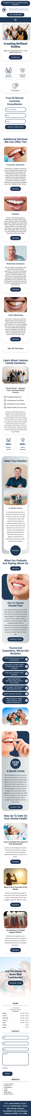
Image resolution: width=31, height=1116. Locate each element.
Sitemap (20, 1108)
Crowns (6, 1089)
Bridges (6, 1090)
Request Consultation (15, 127)
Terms (24, 1106)
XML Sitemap (11, 1108)
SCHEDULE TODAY (15, 639)
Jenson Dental (14, 1103)
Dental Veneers (8, 1085)
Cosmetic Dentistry (8, 1084)
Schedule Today (15, 807)
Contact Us (15, 57)
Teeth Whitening (8, 1087)
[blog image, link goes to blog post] (15, 824)
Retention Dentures (9, 1094)
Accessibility (7, 1111)
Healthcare (8, 1113)
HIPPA (15, 1113)
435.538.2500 (15, 1011)
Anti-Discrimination (20, 1111)
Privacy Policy (16, 1106)
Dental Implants (7, 1092)
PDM (25, 1113)
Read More (15, 189)
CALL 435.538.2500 (15, 14)
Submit (7, 1074)
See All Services (15, 348)
